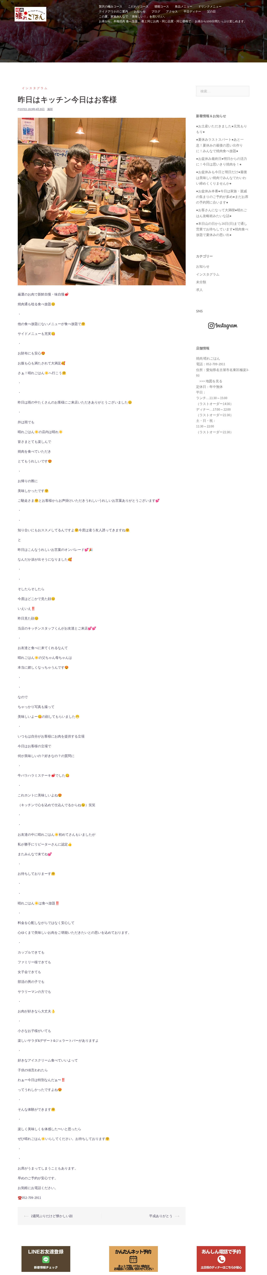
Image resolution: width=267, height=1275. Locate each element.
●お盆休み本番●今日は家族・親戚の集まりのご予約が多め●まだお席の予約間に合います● (222, 196)
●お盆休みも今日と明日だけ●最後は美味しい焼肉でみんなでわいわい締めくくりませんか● (221, 177)
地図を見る (214, 381)
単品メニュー (183, 6)
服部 (50, 109)
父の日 (211, 11)
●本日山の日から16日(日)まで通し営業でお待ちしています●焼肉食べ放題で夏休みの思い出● (222, 229)
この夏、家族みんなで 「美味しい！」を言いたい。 (133, 16)
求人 (199, 290)
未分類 (201, 282)
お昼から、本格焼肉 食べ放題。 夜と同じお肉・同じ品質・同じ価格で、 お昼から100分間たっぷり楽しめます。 (173, 21)
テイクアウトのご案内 (113, 11)
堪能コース (161, 6)
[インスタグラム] (223, 326)
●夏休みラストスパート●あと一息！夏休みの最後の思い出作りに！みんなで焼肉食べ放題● (220, 145)
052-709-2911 (215, 364)
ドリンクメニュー (210, 6)
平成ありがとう (161, 1216)
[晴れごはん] (30, 13)
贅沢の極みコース (110, 6)
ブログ (155, 11)
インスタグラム (35, 88)
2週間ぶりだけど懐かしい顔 (52, 1216)
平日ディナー (192, 11)
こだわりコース (138, 6)
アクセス (172, 11)
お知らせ (140, 11)
